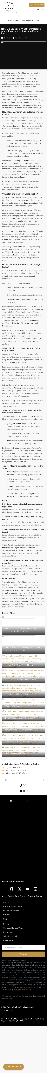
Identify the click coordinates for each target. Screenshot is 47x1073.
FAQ (38, 21)
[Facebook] (11, 889)
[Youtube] (27, 889)
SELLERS (21, 16)
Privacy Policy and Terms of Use (19, 990)
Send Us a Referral (13, 1067)
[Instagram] (35, 889)
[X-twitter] (19, 889)
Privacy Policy (6, 1010)
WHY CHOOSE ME (27, 21)
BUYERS (12, 16)
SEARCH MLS (31, 16)
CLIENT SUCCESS (13, 21)
